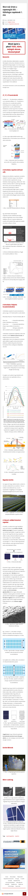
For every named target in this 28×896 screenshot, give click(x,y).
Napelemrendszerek (14, 24)
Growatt (10, 880)
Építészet (21, 884)
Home (6, 876)
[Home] (7, 893)
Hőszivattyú (13, 876)
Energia (17, 878)
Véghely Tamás (11, 22)
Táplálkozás (14, 884)
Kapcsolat (17, 886)
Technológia (11, 886)
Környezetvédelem (10, 882)
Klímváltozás (19, 882)
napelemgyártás (10, 836)
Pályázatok (20, 876)
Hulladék (7, 884)
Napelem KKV (17, 880)
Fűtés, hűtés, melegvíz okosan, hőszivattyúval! (14, 49)
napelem (17, 836)
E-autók (22, 878)
